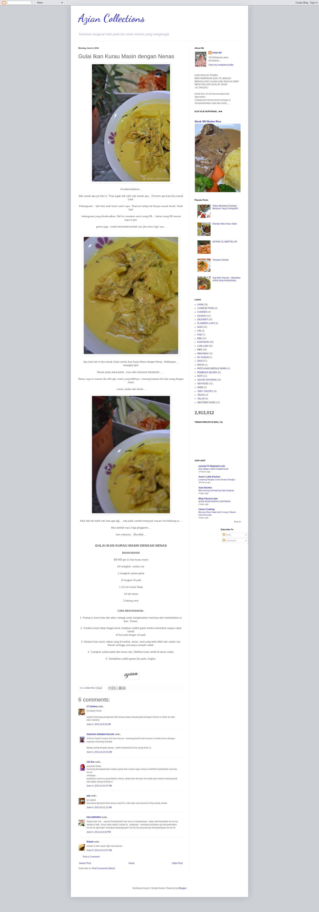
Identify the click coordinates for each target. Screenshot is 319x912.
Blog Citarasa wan (208, 498)
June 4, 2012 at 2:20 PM (99, 832)
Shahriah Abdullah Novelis (100, 734)
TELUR (201, 398)
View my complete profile (221, 65)
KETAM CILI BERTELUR (224, 241)
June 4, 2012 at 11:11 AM (99, 807)
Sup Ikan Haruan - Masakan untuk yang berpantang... (226, 279)
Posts (228, 535)
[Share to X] (117, 688)
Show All (237, 522)
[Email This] (110, 688)
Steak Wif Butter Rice (208, 121)
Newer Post (85, 863)
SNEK (200, 387)
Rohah (90, 841)
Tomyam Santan (220, 260)
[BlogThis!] (113, 688)
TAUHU (201, 395)
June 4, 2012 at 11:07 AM (99, 785)
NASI (200, 361)
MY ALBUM (203, 357)
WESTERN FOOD (206, 402)
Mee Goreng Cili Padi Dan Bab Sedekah (216, 490)
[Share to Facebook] (120, 688)
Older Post (177, 863)
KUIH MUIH (203, 342)
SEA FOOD (202, 383)
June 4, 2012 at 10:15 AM (99, 752)
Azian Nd (217, 52)
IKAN (200, 327)
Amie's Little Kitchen (209, 476)
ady (88, 795)
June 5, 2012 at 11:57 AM (99, 850)
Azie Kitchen (205, 487)
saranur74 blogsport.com (211, 466)
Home (131, 863)
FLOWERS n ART (206, 323)
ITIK (199, 331)
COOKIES (202, 312)
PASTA (200, 365)
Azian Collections (111, 18)
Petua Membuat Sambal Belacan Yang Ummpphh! (225, 207)
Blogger (182, 888)
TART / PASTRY (205, 391)
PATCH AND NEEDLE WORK (212, 368)
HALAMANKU (94, 817)
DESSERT (202, 319)
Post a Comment (91, 856)
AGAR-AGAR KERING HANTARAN (214, 501)
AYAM (200, 304)
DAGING (201, 316)
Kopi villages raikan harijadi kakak (213, 469)
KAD (199, 334)
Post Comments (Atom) (103, 868)
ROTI (200, 376)
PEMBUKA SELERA (207, 372)
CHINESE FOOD (205, 308)
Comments (230, 540)
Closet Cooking (206, 509)
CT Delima (92, 706)
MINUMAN (202, 353)
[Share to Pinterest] (124, 688)
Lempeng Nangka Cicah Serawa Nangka (216, 479)
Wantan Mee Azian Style (224, 224)
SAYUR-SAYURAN (206, 379)
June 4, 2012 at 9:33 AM (99, 724)
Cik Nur (91, 762)
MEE (199, 349)
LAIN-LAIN (202, 346)
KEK (199, 338)
